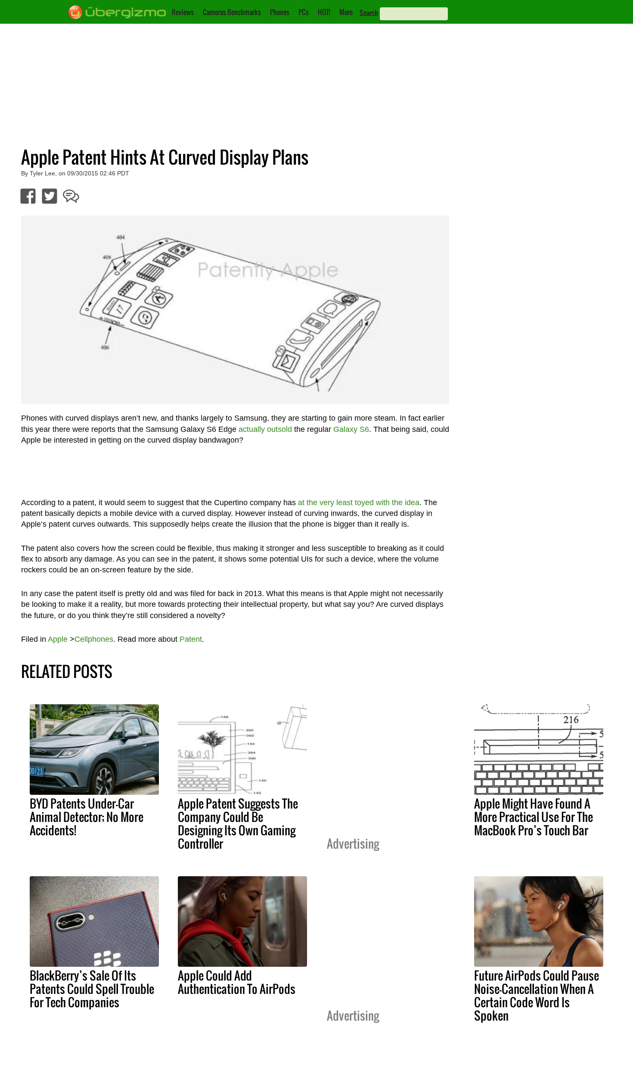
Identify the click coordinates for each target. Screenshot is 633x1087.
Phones (279, 12)
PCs (303, 12)
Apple (58, 639)
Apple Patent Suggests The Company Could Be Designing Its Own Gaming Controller (238, 823)
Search (369, 13)
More (346, 12)
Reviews (183, 12)
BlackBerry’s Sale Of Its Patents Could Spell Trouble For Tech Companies (92, 989)
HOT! (324, 12)
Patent (191, 639)
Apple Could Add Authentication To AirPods (236, 982)
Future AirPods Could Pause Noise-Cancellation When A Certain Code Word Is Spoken (536, 995)
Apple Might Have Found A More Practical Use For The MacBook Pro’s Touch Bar (533, 817)
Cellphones (93, 639)
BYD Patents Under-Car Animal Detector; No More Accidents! (86, 817)
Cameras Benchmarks (232, 12)
